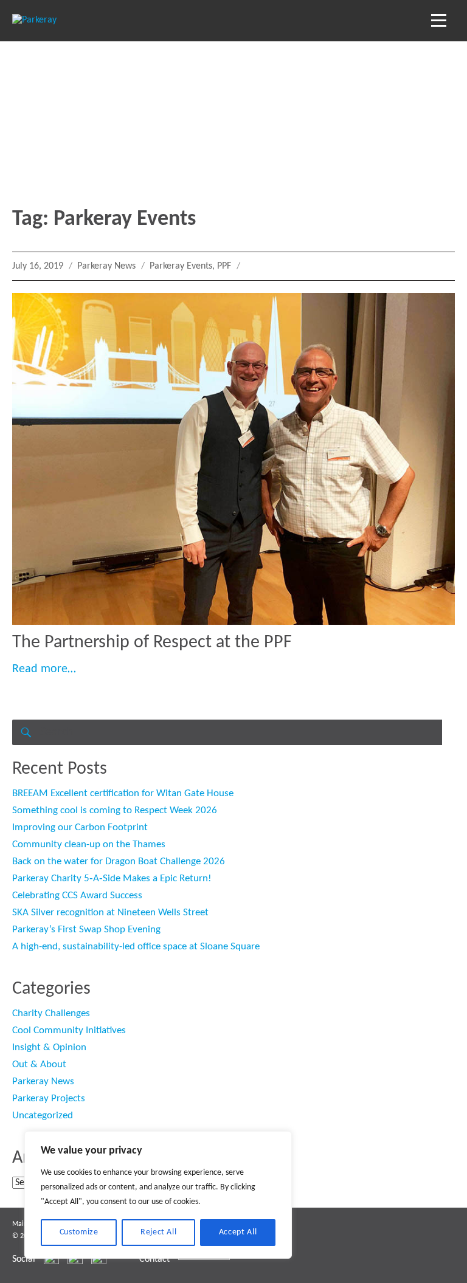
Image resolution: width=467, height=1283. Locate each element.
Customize (79, 1232)
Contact (154, 1259)
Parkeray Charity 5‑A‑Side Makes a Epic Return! (112, 878)
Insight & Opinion (49, 1047)
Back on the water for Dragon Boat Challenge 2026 (118, 861)
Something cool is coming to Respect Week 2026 (114, 810)
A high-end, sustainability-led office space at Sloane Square (136, 946)
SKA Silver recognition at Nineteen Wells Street (110, 912)
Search (25, 732)
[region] (158, 1195)
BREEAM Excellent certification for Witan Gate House (123, 793)
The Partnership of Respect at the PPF (152, 642)
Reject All (158, 1232)
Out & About (39, 1064)
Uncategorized (42, 1115)
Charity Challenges (51, 1013)
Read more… (44, 669)
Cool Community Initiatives (69, 1030)
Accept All (238, 1232)
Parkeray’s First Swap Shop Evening (86, 929)
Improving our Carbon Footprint (80, 827)
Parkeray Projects (48, 1098)
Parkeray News (106, 266)
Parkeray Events (181, 266)
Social (23, 1259)
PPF (224, 266)
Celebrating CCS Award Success (77, 895)
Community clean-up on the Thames (88, 844)
